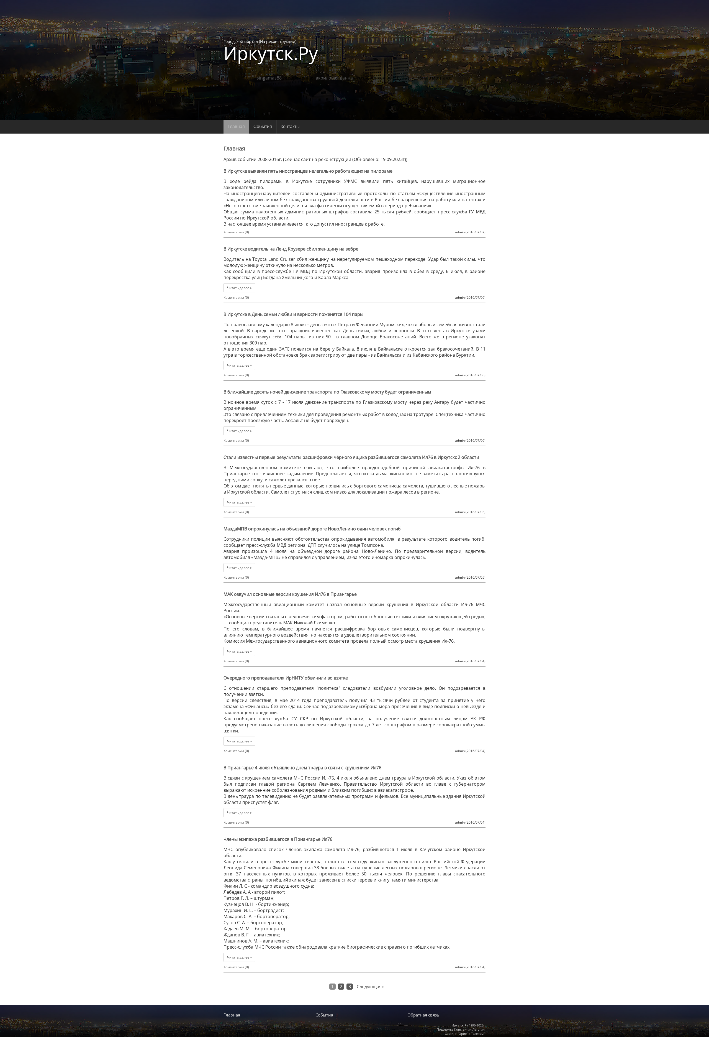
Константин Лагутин (469, 1029)
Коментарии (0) (236, 232)
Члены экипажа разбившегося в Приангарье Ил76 (278, 839)
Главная (236, 126)
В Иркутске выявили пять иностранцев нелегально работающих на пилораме (308, 171)
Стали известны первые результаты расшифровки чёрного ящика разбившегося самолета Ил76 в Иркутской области (351, 457)
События (262, 126)
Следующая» (370, 987)
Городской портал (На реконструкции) (271, 50)
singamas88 (269, 78)
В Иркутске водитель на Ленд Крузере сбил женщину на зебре (291, 249)
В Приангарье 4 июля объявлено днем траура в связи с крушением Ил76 (302, 768)
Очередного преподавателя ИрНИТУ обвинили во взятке (286, 678)
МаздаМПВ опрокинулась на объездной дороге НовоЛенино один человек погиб (312, 529)
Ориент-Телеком (471, 1033)
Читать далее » (239, 287)
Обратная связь (423, 1015)
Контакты (290, 126)
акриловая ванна (334, 78)
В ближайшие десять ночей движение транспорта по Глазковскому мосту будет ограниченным (327, 392)
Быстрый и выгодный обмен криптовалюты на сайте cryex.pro (354, 1004)
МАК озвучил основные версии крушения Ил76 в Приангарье (290, 594)
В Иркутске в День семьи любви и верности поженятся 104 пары (293, 314)
